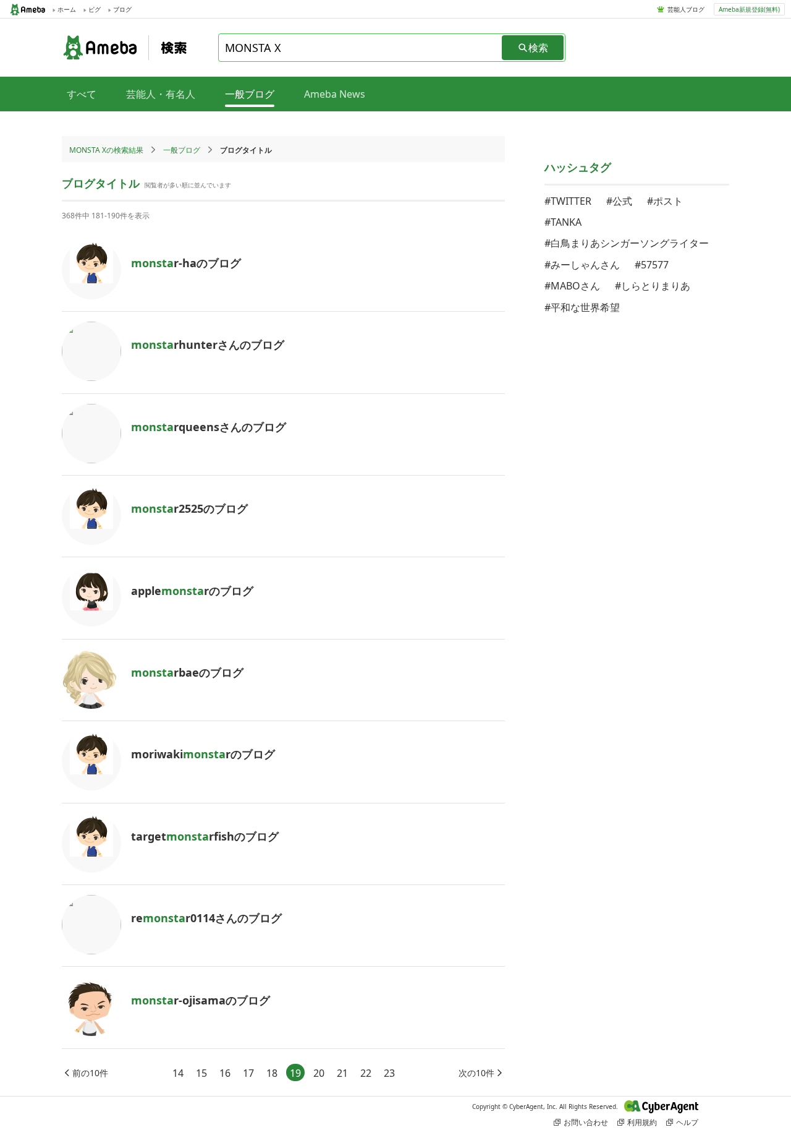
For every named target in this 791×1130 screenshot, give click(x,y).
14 (178, 1073)
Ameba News (334, 94)
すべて (81, 94)
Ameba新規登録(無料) (749, 9)
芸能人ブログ (685, 9)
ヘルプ (687, 1122)
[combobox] (361, 47)
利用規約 (642, 1122)
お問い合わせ (586, 1122)
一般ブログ (181, 150)
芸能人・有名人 (160, 94)
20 (318, 1073)
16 (225, 1073)
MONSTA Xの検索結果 (106, 150)
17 (248, 1073)
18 (271, 1073)
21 (342, 1073)
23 (389, 1073)
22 (365, 1073)
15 (201, 1073)
